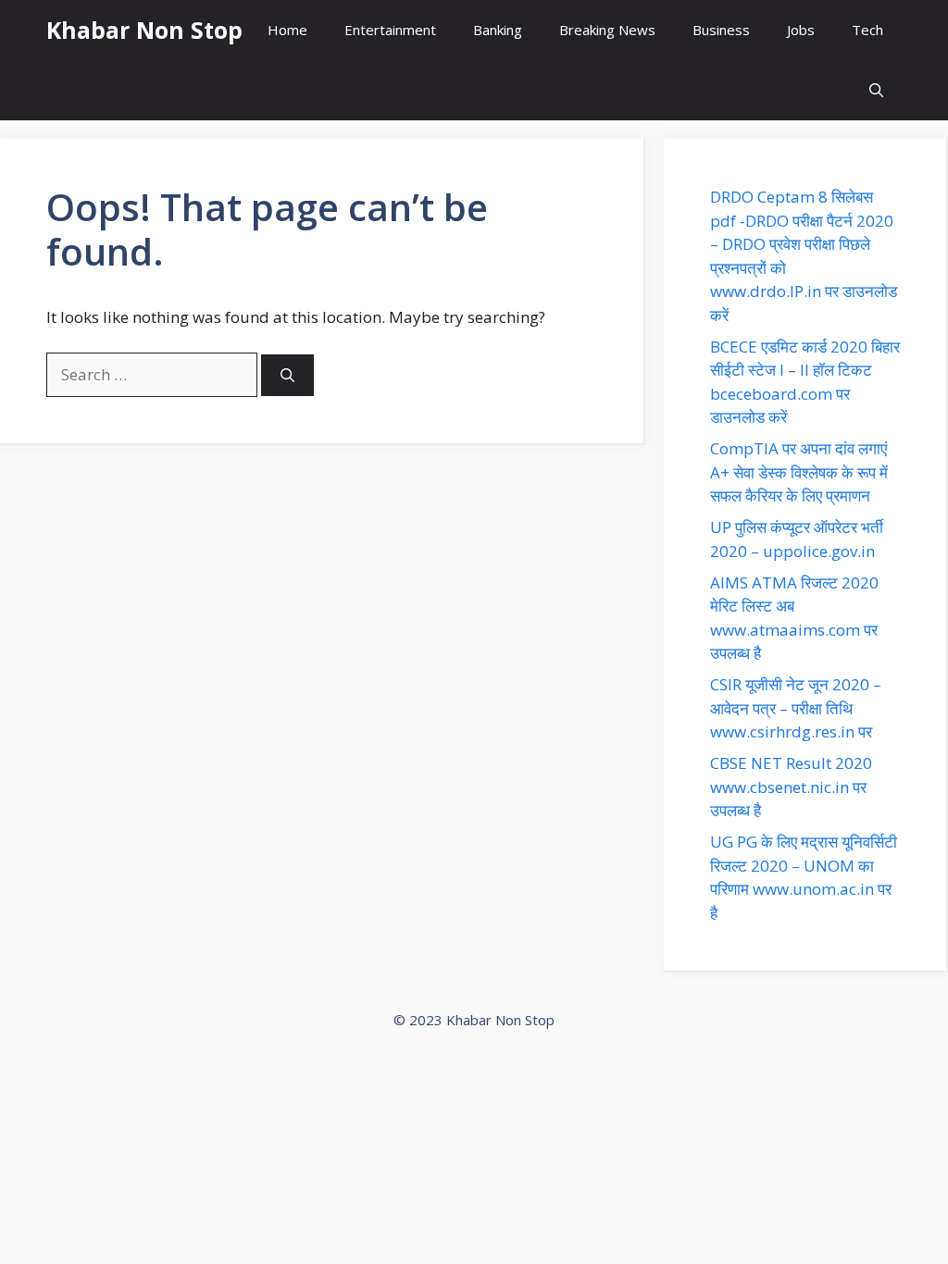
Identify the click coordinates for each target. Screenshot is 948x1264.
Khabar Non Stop (144, 29)
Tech (867, 29)
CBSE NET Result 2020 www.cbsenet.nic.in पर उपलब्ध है (791, 786)
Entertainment (390, 29)
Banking (497, 29)
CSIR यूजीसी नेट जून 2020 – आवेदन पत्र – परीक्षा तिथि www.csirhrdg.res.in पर (795, 708)
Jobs (801, 29)
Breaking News (607, 29)
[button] (876, 90)
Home (287, 29)
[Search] (287, 375)
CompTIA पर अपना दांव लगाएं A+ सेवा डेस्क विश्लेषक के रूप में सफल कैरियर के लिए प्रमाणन (799, 472)
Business (721, 29)
